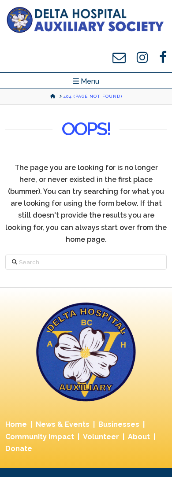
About (139, 437)
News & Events (63, 424)
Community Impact (39, 437)
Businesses (118, 424)
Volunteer (101, 437)
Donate (18, 448)
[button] (86, 81)
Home (16, 424)
